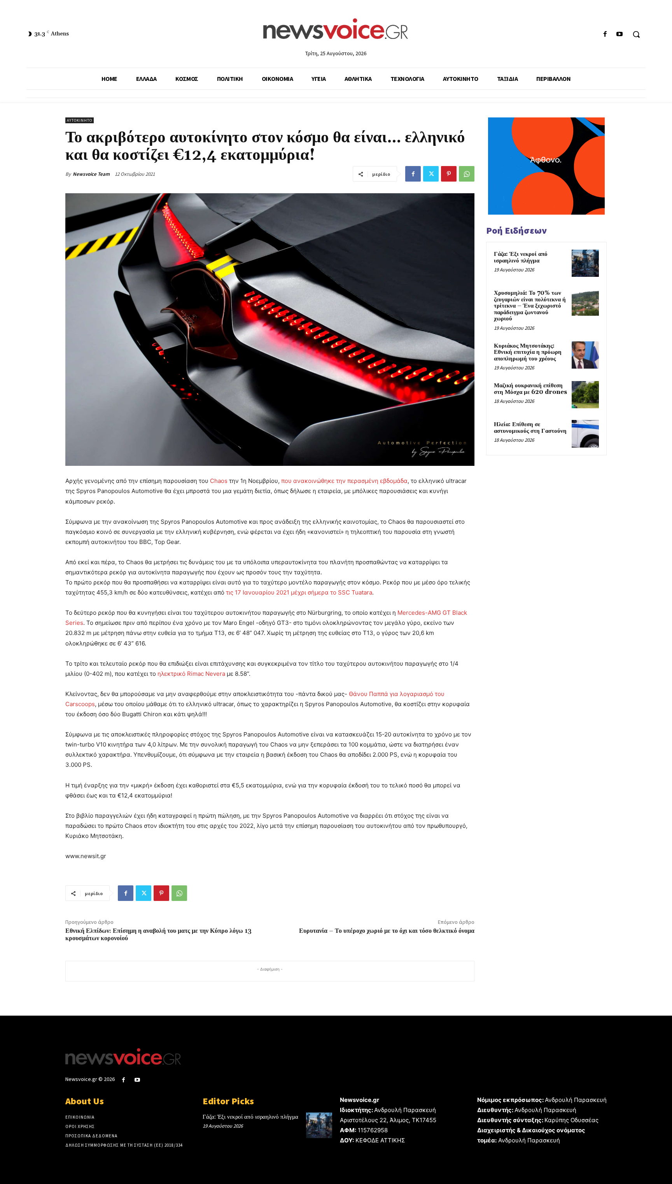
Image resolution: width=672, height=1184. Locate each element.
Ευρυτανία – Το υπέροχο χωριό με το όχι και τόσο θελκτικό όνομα (386, 931)
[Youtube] (619, 34)
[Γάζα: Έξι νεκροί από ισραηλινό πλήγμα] (585, 263)
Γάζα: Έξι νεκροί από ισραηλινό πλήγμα (521, 257)
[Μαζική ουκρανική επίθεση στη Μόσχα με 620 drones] (585, 394)
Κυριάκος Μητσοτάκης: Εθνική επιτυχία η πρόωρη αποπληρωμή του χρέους (528, 352)
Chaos (219, 480)
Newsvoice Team (91, 174)
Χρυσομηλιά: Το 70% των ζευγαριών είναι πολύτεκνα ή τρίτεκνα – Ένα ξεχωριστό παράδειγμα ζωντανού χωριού (530, 305)
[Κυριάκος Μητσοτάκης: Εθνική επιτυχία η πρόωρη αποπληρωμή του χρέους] (585, 355)
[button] (636, 34)
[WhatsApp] (466, 174)
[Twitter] (431, 174)
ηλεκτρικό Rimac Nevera (191, 673)
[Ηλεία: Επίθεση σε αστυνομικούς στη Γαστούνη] (585, 433)
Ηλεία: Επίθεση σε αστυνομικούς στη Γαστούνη (530, 428)
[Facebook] (605, 34)
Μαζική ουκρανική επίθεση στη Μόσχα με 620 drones (530, 389)
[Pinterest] (449, 174)
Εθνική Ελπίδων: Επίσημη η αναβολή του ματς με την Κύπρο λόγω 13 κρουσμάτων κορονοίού (158, 934)
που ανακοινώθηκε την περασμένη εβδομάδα (344, 480)
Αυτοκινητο (79, 120)
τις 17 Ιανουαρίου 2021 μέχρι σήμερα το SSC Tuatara (299, 592)
